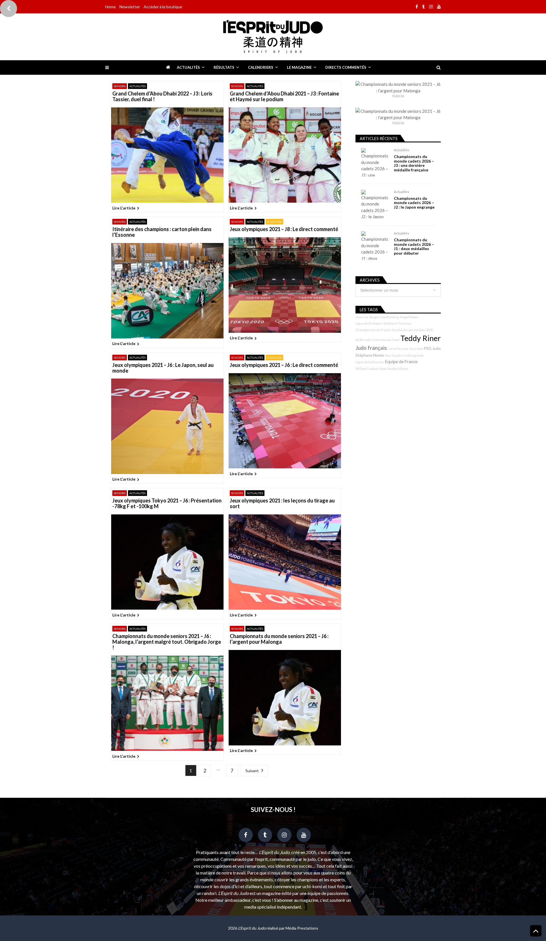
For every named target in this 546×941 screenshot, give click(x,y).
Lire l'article (123, 207)
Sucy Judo (416, 348)
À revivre (274, 221)
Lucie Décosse (398, 348)
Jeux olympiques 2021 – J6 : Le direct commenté (284, 365)
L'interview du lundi (385, 340)
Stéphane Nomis (369, 355)
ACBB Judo (363, 340)
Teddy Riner (420, 338)
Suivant (252, 770)
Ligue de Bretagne (368, 323)
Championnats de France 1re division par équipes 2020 (394, 330)
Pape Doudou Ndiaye (393, 368)
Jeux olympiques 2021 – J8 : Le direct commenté (284, 229)
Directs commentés (345, 67)
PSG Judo (432, 348)
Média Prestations (302, 928)
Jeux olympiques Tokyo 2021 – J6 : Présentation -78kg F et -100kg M (167, 503)
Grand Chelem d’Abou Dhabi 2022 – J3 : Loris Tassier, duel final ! (162, 96)
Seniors (119, 86)
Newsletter (129, 6)
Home (110, 6)
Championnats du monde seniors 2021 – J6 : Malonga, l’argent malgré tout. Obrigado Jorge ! (166, 641)
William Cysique (366, 368)
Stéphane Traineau (397, 323)
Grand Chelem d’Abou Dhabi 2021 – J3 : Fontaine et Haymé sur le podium (284, 96)
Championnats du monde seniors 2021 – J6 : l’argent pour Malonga (279, 639)
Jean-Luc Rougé (367, 317)
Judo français (371, 348)
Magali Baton (409, 317)
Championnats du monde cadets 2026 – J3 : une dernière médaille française (414, 163)
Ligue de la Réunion (369, 362)
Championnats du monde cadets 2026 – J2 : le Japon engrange (414, 202)
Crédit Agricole (413, 355)
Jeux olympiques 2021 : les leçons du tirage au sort (282, 503)
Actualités (188, 67)
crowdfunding (389, 317)
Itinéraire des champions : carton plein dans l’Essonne (162, 232)
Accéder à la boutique (163, 6)
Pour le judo (393, 355)
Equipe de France (401, 361)
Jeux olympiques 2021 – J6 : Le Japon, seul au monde (163, 368)
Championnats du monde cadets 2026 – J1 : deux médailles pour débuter (414, 246)
